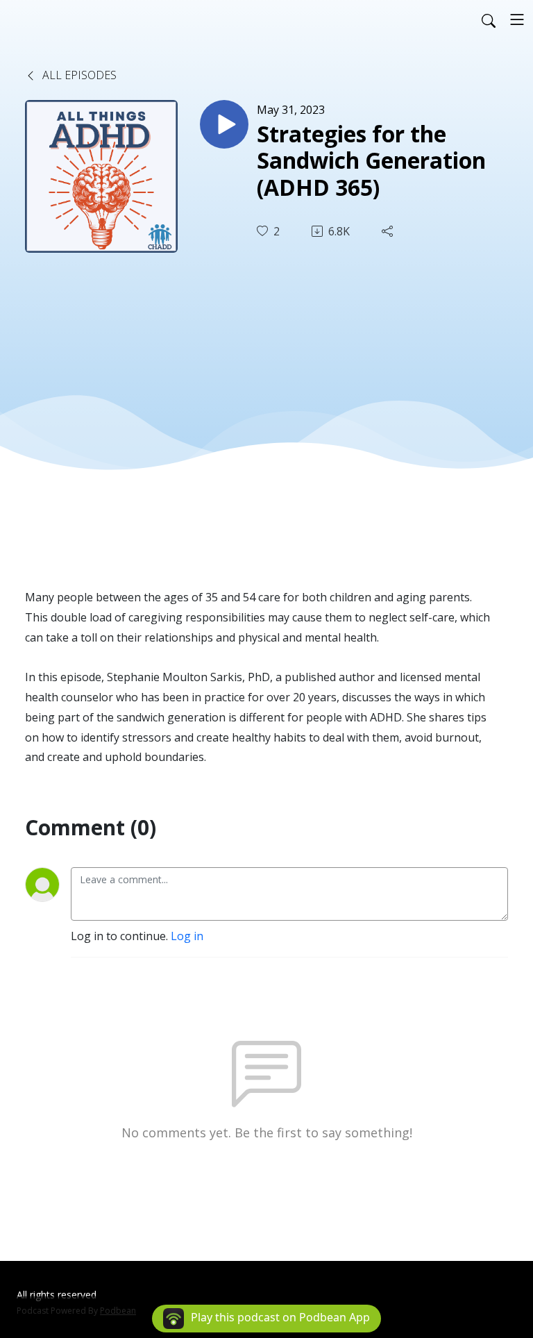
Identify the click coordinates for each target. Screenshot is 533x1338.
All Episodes (78, 75)
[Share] (388, 231)
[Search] (488, 19)
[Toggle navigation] (517, 19)
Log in (187, 936)
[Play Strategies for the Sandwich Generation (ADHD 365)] (224, 124)
